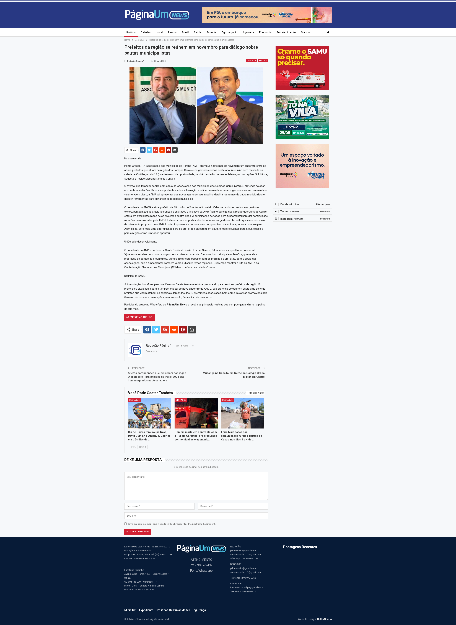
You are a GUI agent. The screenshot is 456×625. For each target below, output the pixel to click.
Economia (265, 32)
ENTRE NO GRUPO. (141, 317)
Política (131, 32)
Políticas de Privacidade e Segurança (181, 610)
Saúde (197, 32)
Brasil (185, 32)
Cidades (146, 32)
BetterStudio (324, 619)
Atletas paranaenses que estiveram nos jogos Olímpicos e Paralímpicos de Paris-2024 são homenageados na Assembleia (157, 376)
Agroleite (248, 32)
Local (159, 32)
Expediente (146, 610)
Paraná (172, 32)
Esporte (211, 32)
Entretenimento (286, 32)
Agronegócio (230, 32)
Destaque (251, 61)
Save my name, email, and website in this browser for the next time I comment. (172, 524)
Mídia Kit (130, 610)
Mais (304, 32)
